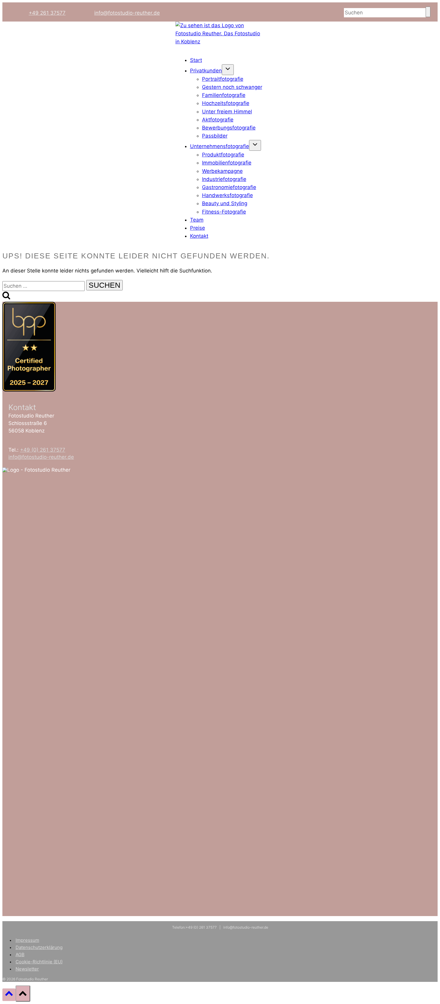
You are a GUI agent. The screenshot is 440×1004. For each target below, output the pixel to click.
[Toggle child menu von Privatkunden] (228, 69)
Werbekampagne (222, 171)
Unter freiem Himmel (227, 112)
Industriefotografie (224, 179)
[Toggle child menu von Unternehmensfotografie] (255, 145)
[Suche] (428, 12)
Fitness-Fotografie (224, 212)
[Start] (220, 42)
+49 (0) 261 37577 (42, 450)
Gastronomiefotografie (229, 187)
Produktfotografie (223, 155)
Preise (197, 228)
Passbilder (214, 136)
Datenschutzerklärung (39, 947)
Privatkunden (206, 71)
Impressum (27, 940)
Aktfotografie (217, 120)
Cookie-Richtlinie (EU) (39, 962)
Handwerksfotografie (227, 195)
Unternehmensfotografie (219, 146)
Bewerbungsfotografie (229, 128)
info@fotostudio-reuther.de (127, 13)
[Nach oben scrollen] (9, 994)
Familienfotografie (223, 95)
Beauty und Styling (224, 203)
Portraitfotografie (222, 79)
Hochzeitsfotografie (225, 103)
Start (196, 60)
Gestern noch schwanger (232, 87)
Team (197, 220)
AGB (20, 954)
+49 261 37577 (47, 13)
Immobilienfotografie (226, 163)
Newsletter (27, 969)
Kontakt (199, 236)
